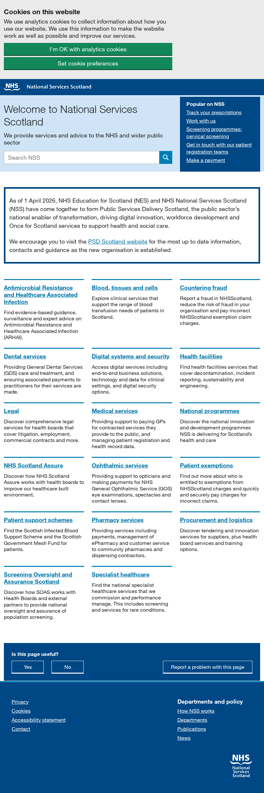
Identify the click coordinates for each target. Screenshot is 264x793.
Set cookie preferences (88, 63)
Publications (191, 729)
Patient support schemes (38, 519)
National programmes (210, 410)
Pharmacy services (118, 519)
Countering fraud (203, 287)
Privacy (20, 701)
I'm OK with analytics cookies (88, 49)
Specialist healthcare (120, 574)
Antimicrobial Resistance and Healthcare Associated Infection (41, 294)
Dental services (25, 356)
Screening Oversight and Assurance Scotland (38, 578)
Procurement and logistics (216, 519)
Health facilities (201, 356)
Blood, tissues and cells (125, 287)
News (184, 738)
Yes (34, 666)
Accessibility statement (39, 720)
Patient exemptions (206, 465)
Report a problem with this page (207, 667)
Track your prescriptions (213, 112)
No (74, 666)
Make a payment (205, 160)
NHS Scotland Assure (33, 465)
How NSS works (195, 711)
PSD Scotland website (117, 241)
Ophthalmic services (120, 465)
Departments (192, 720)
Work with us (201, 120)
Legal (11, 410)
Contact (21, 729)
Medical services (115, 410)
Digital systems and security (130, 356)
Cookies (21, 711)
